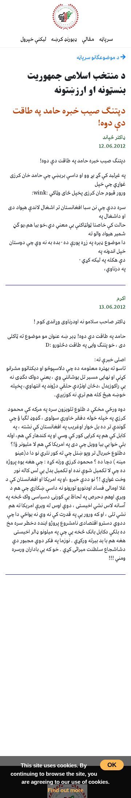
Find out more (65, 790)
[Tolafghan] (65, 16)
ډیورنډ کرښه (64, 39)
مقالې (88, 39)
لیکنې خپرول (33, 39)
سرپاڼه (106, 39)
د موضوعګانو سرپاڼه (98, 58)
